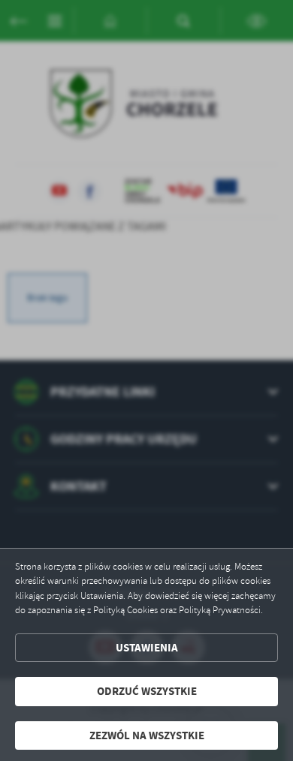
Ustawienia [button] (147, 647)
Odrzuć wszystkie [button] (147, 691)
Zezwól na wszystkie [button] (146, 735)
